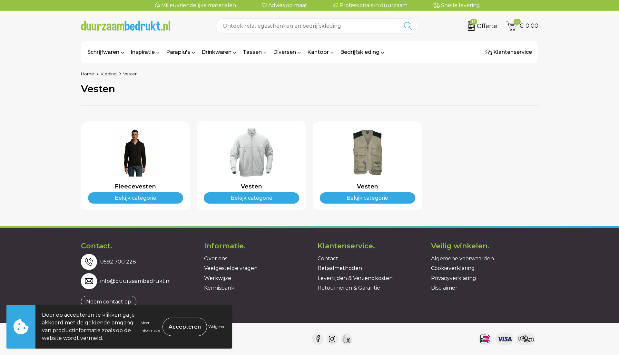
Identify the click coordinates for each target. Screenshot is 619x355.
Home (87, 73)
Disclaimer (444, 288)
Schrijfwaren (103, 52)
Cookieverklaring (453, 268)
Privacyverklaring (453, 278)
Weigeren (217, 326)
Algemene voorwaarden (462, 258)
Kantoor (318, 52)
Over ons (215, 258)
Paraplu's (178, 52)
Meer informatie (150, 326)
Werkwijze (217, 278)
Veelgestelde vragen (231, 268)
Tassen (252, 52)
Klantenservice (512, 52)
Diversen (284, 52)
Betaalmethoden (340, 268)
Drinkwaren (216, 52)
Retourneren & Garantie (349, 288)
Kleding (109, 73)
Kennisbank (219, 288)
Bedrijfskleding (359, 52)
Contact (328, 258)
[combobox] (307, 26)
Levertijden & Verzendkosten (355, 278)
